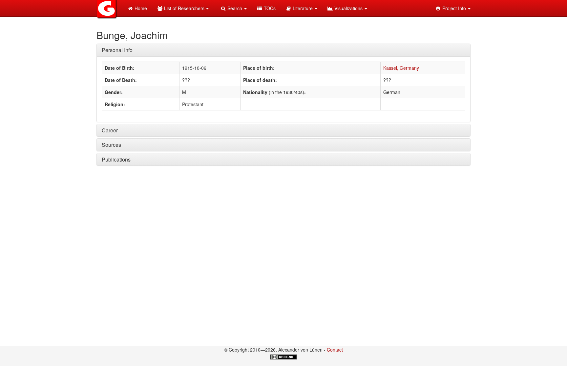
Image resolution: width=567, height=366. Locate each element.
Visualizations (348, 8)
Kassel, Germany (401, 68)
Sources (111, 144)
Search (234, 8)
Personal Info (117, 50)
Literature (302, 8)
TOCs (269, 8)
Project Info (454, 8)
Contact (335, 349)
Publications (116, 159)
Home (140, 8)
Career (110, 130)
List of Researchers (183, 8)
